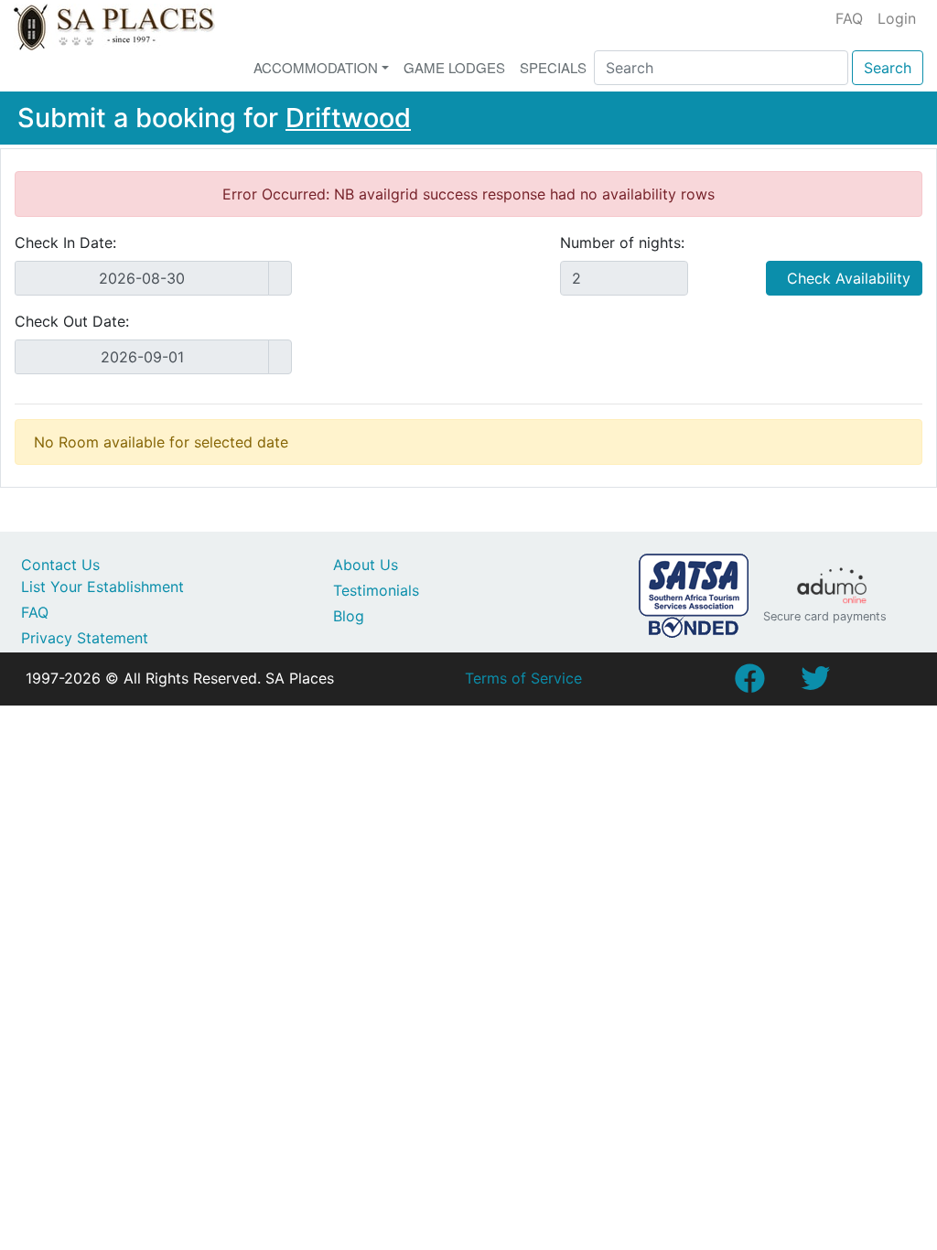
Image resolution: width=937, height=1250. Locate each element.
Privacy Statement (84, 638)
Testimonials (376, 590)
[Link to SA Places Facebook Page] (749, 683)
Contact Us (60, 564)
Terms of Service (523, 678)
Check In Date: (65, 242)
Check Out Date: (72, 321)
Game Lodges (454, 67)
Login (897, 18)
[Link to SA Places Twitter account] (815, 683)
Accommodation (315, 67)
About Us (365, 564)
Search (887, 68)
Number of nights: (622, 242)
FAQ (849, 18)
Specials (553, 67)
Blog (348, 616)
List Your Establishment (102, 586)
